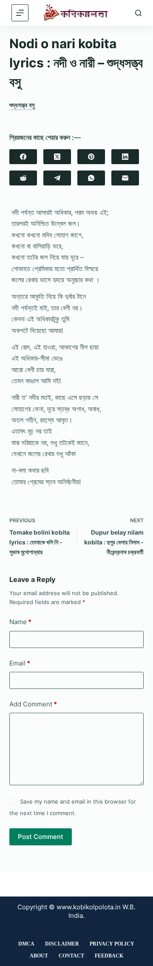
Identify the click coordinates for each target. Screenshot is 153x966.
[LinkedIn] (125, 156)
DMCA (26, 944)
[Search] (138, 13)
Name (20, 622)
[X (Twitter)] (57, 156)
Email (19, 663)
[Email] (125, 178)
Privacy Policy (112, 944)
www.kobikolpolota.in (89, 907)
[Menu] (19, 12)
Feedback (109, 956)
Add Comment (33, 704)
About (39, 956)
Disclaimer (62, 944)
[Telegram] (57, 178)
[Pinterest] (91, 156)
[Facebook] (23, 156)
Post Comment (40, 837)
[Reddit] (23, 178)
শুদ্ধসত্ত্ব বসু (22, 105)
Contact (71, 956)
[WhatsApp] (91, 178)
